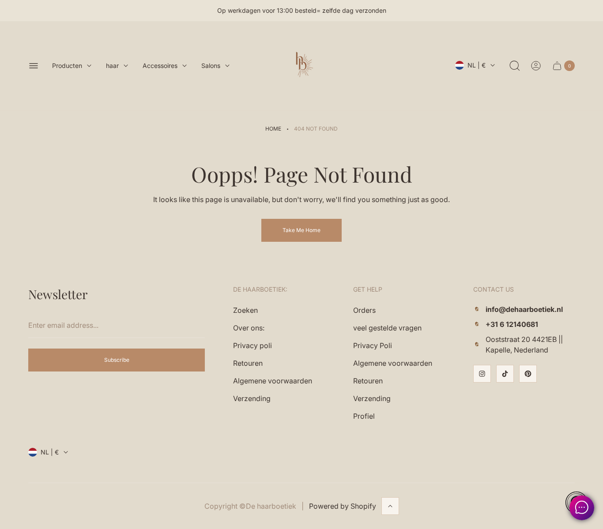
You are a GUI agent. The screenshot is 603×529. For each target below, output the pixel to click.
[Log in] (536, 65)
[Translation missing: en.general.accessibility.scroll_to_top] (390, 506)
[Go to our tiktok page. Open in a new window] (505, 374)
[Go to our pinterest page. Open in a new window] (528, 374)
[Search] (514, 65)
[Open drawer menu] (33, 65)
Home (273, 128)
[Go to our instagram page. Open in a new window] (482, 374)
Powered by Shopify (342, 506)
